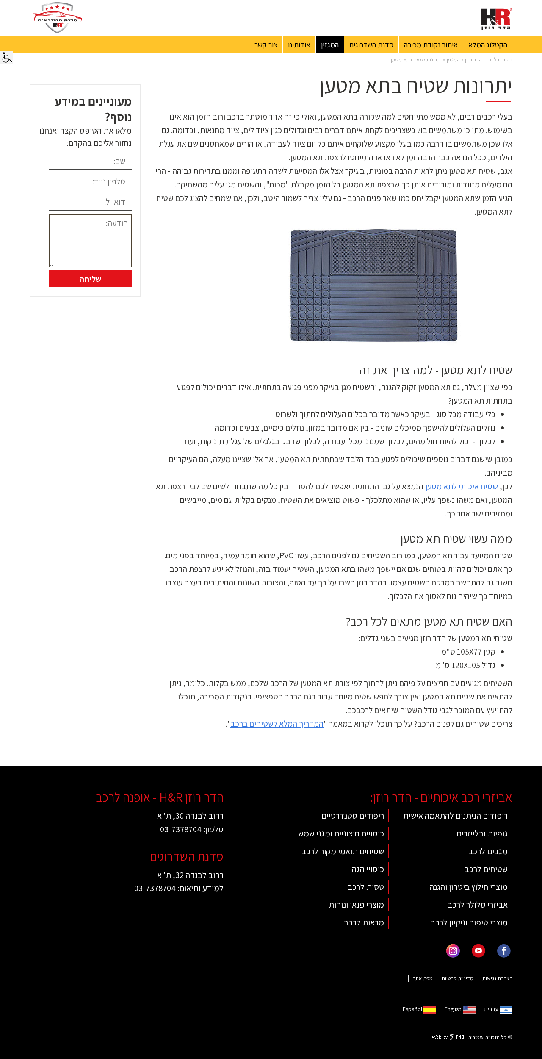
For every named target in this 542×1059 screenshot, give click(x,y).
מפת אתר (423, 978)
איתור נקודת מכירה (431, 45)
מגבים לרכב (488, 851)
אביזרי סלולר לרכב (478, 904)
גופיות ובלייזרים (482, 833)
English (454, 1009)
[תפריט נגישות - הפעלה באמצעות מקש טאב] (6, 56)
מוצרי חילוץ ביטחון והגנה (468, 886)
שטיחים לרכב (486, 869)
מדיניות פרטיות (457, 978)
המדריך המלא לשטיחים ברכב (277, 723)
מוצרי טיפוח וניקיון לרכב (469, 922)
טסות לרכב (366, 886)
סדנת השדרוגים (371, 45)
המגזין (330, 45)
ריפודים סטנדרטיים (352, 815)
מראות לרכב (364, 922)
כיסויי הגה (368, 869)
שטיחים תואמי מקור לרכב (342, 851)
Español (413, 1009)
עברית (492, 1009)
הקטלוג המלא (487, 45)
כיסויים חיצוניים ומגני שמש (341, 833)
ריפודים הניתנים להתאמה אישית (455, 815)
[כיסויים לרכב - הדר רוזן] (496, 19)
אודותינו (299, 45)
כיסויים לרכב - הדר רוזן (488, 59)
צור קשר (265, 45)
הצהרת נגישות (497, 978)
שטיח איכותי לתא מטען (461, 486)
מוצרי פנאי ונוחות (356, 904)
